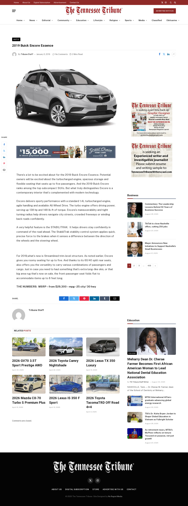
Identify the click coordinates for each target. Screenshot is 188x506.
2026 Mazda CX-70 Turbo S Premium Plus (28, 400)
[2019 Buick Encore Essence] (66, 96)
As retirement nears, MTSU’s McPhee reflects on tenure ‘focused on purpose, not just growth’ (159, 434)
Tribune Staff (27, 54)
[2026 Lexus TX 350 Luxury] (103, 346)
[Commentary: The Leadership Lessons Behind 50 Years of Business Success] (134, 210)
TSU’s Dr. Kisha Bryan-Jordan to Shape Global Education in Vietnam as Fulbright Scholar (160, 416)
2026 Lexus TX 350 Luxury (100, 363)
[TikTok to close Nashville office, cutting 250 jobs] (134, 229)
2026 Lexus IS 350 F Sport (64, 400)
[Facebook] (4, 144)
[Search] (175, 2)
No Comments (61, 54)
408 (149, 266)
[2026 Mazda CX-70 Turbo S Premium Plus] (29, 384)
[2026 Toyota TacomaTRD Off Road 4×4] (103, 384)
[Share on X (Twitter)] (164, 54)
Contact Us (74, 3)
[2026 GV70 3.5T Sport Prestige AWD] (29, 346)
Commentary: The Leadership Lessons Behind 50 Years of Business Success (159, 207)
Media (142, 20)
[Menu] (14, 11)
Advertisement (60, 3)
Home (16, 3)
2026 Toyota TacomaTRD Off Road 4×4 (102, 402)
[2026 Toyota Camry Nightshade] (66, 346)
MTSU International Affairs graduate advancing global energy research (158, 400)
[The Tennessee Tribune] (94, 11)
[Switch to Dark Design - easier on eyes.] (170, 2)
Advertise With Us (165, 11)
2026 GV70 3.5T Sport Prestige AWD (27, 363)
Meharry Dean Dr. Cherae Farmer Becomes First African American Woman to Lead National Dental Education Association (149, 368)
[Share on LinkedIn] (168, 54)
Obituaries (171, 20)
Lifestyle (98, 20)
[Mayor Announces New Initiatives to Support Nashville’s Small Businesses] (134, 249)
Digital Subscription (42, 3)
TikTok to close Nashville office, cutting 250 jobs (157, 225)
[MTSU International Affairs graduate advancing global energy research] (134, 401)
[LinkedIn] (4, 157)
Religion (114, 20)
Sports (128, 20)
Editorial (46, 20)
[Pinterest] (4, 163)
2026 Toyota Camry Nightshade (63, 363)
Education (81, 20)
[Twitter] (4, 150)
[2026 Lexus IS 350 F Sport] (66, 384)
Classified (157, 20)
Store (95, 489)
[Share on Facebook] (159, 54)
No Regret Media (115, 496)
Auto (16, 39)
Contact (131, 489)
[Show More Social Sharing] (173, 54)
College (132, 353)
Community (63, 20)
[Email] (4, 169)
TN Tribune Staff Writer (139, 382)
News (32, 20)
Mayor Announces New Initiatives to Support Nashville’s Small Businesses (160, 246)
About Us (26, 3)
